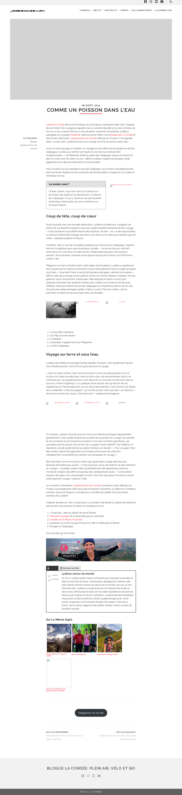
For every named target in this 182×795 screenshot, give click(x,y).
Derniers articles (71, 568)
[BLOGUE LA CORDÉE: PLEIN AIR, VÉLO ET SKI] (28, 10)
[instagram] (88, 776)
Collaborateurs (142, 10)
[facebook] (82, 776)
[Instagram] (53, 579)
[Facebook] (53, 575)
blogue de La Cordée (121, 134)
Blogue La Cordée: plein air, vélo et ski (91, 768)
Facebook (75, 134)
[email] (99, 776)
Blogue (33, 142)
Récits (97, 10)
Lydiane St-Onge (55, 124)
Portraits (111, 10)
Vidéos (124, 10)
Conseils (85, 10)
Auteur (53, 568)
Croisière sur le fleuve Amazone (65, 519)
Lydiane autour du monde (83, 138)
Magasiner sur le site (91, 712)
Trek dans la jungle (59, 516)
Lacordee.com (163, 10)
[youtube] (93, 776)
